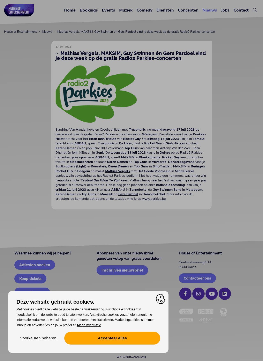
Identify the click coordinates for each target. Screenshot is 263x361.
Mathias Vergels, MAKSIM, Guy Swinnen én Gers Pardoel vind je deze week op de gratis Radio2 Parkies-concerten (136, 32)
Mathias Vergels (117, 171)
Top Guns (140, 162)
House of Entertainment (20, 32)
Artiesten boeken (34, 265)
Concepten (188, 10)
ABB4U (80, 143)
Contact (241, 10)
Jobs (225, 10)
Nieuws (210, 10)
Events (108, 10)
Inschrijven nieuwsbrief (122, 270)
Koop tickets (30, 278)
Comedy (144, 10)
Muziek (126, 10)
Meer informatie (89, 325)
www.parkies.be (154, 198)
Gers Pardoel (128, 194)
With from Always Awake (131, 357)
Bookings (89, 10)
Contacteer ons (197, 278)
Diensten (165, 10)
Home (70, 10)
